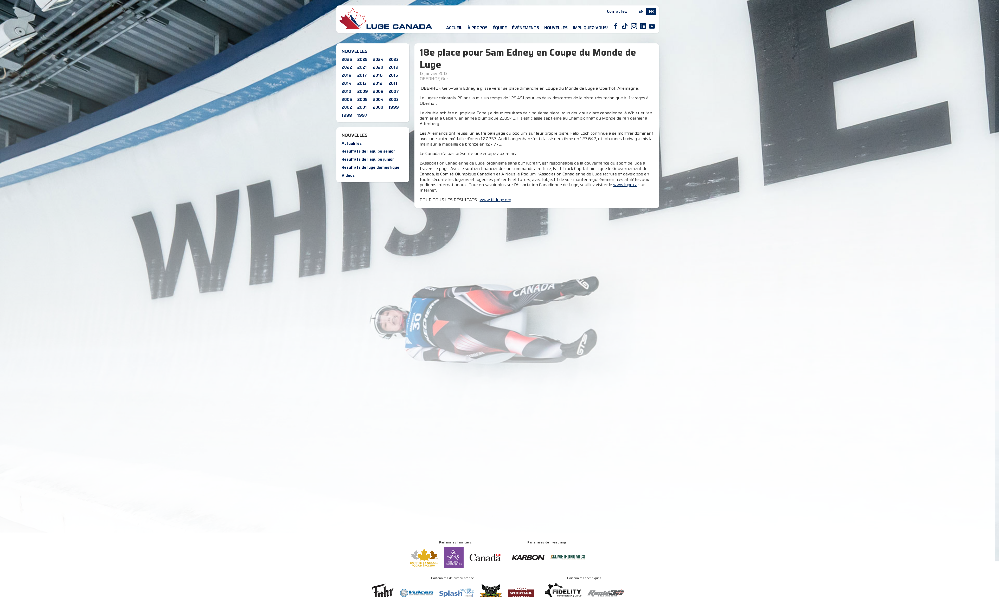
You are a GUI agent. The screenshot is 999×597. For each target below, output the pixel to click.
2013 (362, 83)
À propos (478, 27)
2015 (393, 75)
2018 (346, 75)
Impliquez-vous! (590, 27)
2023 (393, 59)
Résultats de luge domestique (370, 167)
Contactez (617, 11)
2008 (378, 91)
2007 (393, 91)
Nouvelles (556, 27)
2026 (347, 59)
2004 (378, 99)
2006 (347, 99)
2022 (347, 67)
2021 (362, 67)
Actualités (352, 143)
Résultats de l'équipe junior (368, 159)
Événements (525, 27)
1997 (362, 115)
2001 (362, 107)
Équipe (500, 27)
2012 (377, 83)
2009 (362, 91)
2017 (362, 75)
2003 (393, 99)
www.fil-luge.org (495, 199)
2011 (392, 83)
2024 (378, 59)
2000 (378, 107)
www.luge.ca (625, 184)
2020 (378, 67)
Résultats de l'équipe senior (368, 151)
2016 (378, 75)
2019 (393, 67)
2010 (346, 91)
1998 (347, 115)
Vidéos (348, 175)
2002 (347, 107)
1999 (393, 107)
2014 (346, 83)
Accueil (454, 27)
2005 (362, 99)
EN (641, 11)
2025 (362, 59)
